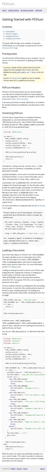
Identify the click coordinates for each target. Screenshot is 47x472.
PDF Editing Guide (14, 267)
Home (4, 10)
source (42, 469)
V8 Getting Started (27, 10)
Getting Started (13, 10)
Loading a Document (13, 38)
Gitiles (13, 469)
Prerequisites (10, 31)
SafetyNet (38, 10)
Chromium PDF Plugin (10, 48)
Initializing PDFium (12, 36)
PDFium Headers (12, 34)
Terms (25, 469)
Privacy (19, 469)
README (11, 60)
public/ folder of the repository (17, 99)
